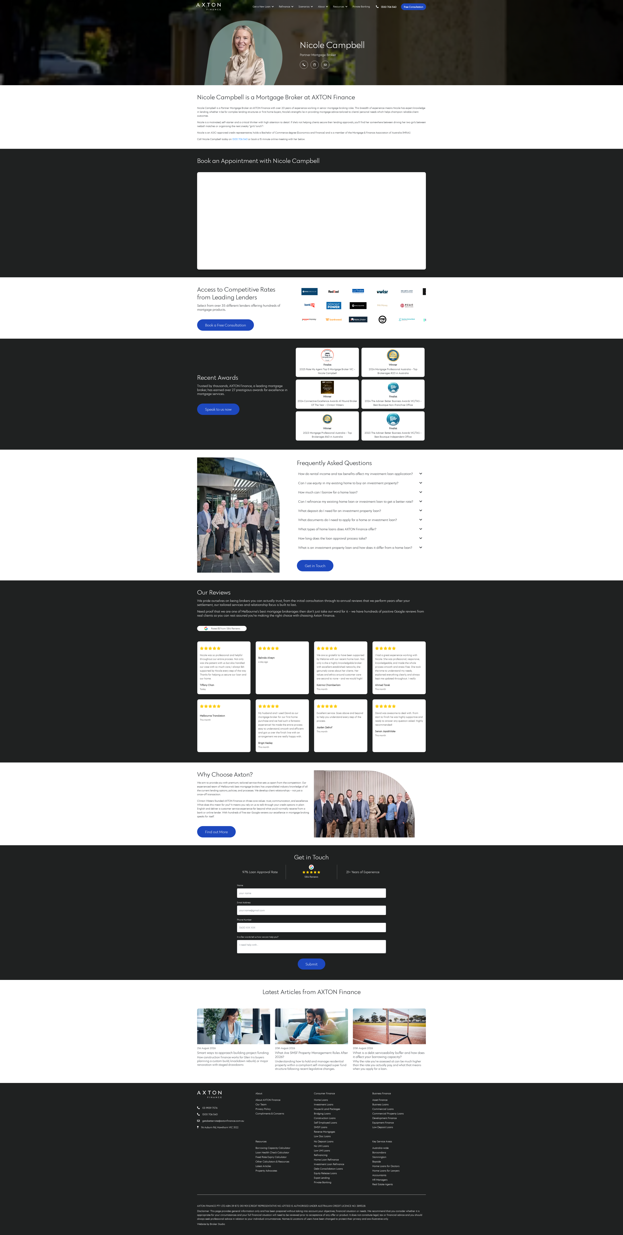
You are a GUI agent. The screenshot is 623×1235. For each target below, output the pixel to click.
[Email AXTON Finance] (199, 1121)
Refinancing (320, 1155)
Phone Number (244, 919)
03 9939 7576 (209, 1107)
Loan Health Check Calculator (272, 1152)
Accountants (379, 1175)
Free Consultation (413, 6)
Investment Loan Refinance (329, 1164)
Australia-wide (380, 1147)
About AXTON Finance (268, 1099)
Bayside (376, 1161)
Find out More (216, 831)
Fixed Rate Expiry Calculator (271, 1157)
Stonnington (379, 1157)
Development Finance (384, 1118)
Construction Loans (325, 1118)
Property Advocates (266, 1170)
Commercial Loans (383, 1109)
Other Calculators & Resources (272, 1161)
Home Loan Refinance (326, 1159)
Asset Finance (379, 1099)
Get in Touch (315, 565)
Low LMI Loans (322, 1150)
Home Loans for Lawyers (385, 1170)
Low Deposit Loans (382, 1127)
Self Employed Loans (325, 1122)
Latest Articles (263, 1166)
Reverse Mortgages (324, 1131)
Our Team (261, 1104)
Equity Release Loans (325, 1173)
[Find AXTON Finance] (199, 1127)
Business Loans (380, 1104)
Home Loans (321, 1099)
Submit (311, 964)
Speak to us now (218, 409)
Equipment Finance (383, 1122)
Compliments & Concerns (270, 1113)
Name (240, 885)
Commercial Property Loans (388, 1113)
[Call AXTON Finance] (199, 1108)
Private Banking (361, 6)
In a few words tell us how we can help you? (257, 936)
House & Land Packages (327, 1109)
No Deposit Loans (323, 1141)
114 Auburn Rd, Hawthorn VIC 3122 (219, 1127)
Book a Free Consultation (225, 325)
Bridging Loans (322, 1113)
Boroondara (379, 1152)
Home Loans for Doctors (385, 1166)
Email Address (243, 902)
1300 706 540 (388, 6)
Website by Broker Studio (211, 1224)
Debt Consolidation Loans (328, 1168)
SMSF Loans (320, 1127)
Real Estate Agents (382, 1184)
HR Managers (379, 1179)
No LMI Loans (321, 1146)
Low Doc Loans (322, 1136)
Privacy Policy (263, 1109)
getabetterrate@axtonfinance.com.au (223, 1120)
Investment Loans (323, 1104)
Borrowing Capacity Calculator (273, 1147)
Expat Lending (322, 1177)
